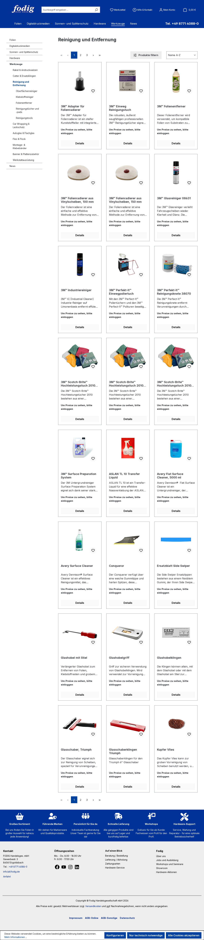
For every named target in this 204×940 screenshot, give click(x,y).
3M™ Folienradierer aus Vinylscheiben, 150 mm (125, 200)
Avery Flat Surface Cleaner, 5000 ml (170, 475)
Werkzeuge (16, 64)
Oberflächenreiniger (26, 91)
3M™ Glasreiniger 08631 (174, 198)
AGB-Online (91, 918)
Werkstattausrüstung (23, 160)
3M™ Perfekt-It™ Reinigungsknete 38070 (174, 291)
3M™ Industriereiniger (76, 290)
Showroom (162, 868)
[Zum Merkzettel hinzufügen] (93, 91)
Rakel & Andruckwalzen (25, 70)
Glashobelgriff (119, 657)
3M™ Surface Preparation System (78, 475)
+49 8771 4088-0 (18, 866)
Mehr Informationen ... (15, 937)
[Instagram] (70, 867)
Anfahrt (7, 876)
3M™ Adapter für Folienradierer (72, 108)
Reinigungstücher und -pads (27, 110)
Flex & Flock (19, 139)
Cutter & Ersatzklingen (24, 76)
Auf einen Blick (113, 850)
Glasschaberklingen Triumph (123, 751)
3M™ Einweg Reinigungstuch (120, 108)
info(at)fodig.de (11, 871)
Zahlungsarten (112, 863)
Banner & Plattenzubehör (26, 154)
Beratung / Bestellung (116, 855)
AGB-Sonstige (109, 918)
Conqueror (116, 565)
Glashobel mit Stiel (74, 657)
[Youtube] (64, 867)
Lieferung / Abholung (116, 859)
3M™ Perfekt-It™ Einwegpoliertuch (121, 291)
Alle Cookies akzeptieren (183, 935)
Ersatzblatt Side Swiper (173, 565)
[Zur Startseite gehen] (19, 9)
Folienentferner (24, 102)
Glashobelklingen (169, 657)
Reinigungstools (24, 118)
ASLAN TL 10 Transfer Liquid (124, 475)
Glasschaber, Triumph (76, 749)
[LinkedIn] (77, 867)
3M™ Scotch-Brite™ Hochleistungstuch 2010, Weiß (174, 383)
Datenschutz (127, 918)
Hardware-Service (115, 867)
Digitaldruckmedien (20, 46)
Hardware (15, 58)
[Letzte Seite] (99, 55)
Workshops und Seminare (169, 864)
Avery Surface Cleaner (77, 565)
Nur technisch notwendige (146, 935)
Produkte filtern (148, 55)
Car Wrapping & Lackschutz (21, 125)
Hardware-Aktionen (166, 872)
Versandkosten (93, 906)
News (12, 166)
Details (79, 143)
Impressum (75, 918)
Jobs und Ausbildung (167, 860)
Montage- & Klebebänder (20, 147)
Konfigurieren (115, 935)
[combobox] (67, 10)
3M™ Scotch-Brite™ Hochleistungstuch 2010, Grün (78, 383)
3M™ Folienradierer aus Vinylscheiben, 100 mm (77, 200)
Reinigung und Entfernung (21, 83)
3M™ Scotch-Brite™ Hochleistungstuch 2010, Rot (126, 383)
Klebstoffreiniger (24, 97)
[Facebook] (57, 867)
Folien (13, 40)
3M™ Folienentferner (171, 106)
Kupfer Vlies (165, 749)
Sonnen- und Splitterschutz (24, 52)
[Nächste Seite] (93, 55)
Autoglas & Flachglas (23, 133)
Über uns (161, 856)
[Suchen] (96, 10)
